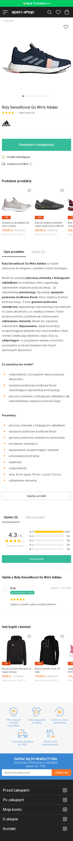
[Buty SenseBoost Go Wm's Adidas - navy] (36, 58)
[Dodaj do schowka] (66, 27)
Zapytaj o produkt (36, 496)
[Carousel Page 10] (50, 96)
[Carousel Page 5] (35, 96)
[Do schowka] (29, 190)
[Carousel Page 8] (44, 96)
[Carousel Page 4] (32, 96)
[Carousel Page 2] (26, 96)
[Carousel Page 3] (29, 96)
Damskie (9, 20)
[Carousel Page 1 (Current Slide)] (23, 96)
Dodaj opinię (36, 559)
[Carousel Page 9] (47, 96)
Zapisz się (61, 772)
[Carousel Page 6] (38, 96)
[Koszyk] (66, 12)
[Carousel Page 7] (41, 96)
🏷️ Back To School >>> (36, 3)
